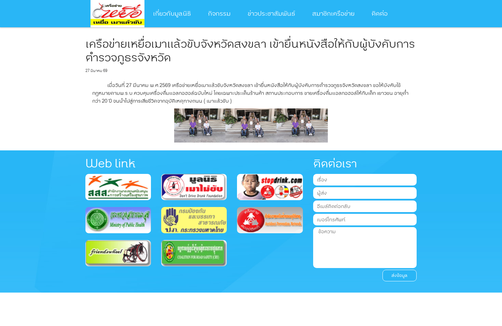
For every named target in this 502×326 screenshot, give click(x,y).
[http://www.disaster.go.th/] (194, 220)
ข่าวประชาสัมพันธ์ (271, 14)
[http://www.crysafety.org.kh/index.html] (194, 253)
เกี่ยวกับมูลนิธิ (172, 14)
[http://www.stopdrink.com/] (270, 187)
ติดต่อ (380, 14)
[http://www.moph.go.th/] (118, 220)
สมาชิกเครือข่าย (333, 14)
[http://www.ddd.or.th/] (194, 187)
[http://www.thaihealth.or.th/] (118, 187)
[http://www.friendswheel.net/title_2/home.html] (118, 253)
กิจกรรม (219, 14)
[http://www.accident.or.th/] (270, 220)
